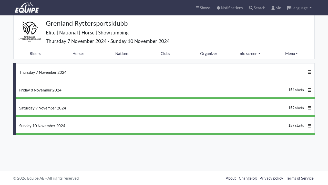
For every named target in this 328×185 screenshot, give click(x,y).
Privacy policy (271, 178)
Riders (35, 53)
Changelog (248, 178)
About (231, 178)
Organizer (208, 53)
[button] (299, 8)
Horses (79, 53)
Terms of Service (300, 178)
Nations (122, 53)
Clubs (165, 53)
